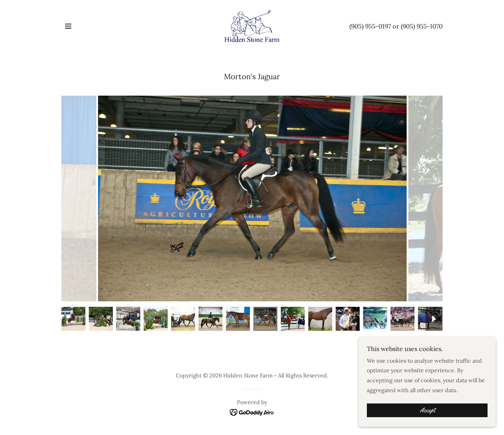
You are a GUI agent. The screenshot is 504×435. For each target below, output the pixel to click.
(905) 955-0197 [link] (370, 26)
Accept (427, 410)
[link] (252, 25)
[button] (68, 26)
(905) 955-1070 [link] (422, 26)
